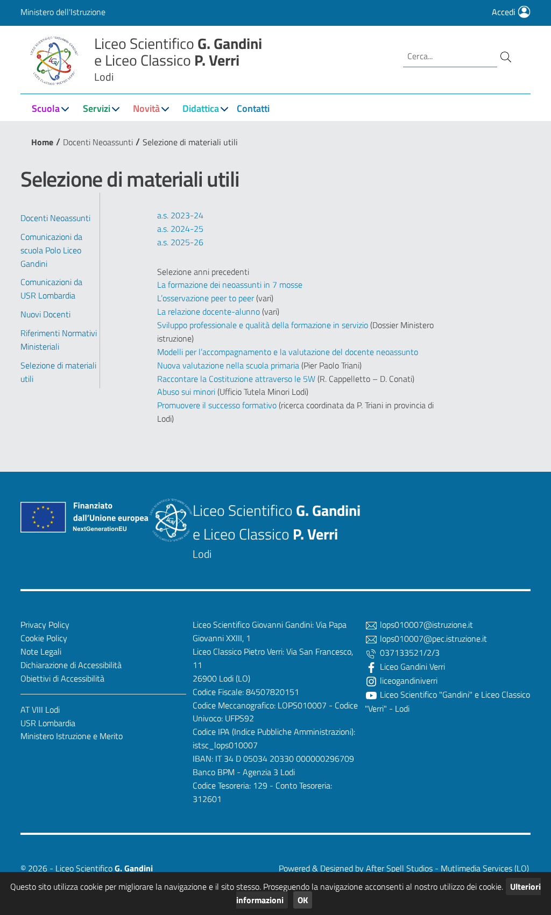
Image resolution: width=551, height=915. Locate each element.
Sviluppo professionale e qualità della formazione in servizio (263, 324)
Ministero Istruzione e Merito (71, 735)
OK (303, 899)
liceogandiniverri (407, 680)
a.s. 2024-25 (180, 228)
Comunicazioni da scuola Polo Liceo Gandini (51, 250)
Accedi (505, 11)
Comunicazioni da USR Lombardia (51, 288)
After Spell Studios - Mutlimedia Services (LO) (447, 868)
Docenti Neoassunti (98, 142)
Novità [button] (146, 108)
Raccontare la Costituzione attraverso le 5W (237, 378)
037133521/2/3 (409, 652)
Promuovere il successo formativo (218, 405)
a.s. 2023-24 (180, 215)
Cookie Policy (43, 638)
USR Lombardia (47, 723)
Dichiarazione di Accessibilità (71, 664)
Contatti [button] (253, 108)
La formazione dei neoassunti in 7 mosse (231, 284)
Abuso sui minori (187, 391)
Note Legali (40, 651)
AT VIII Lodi (40, 709)
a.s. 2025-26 (180, 242)
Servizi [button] (96, 108)
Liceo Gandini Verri (411, 666)
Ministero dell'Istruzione (62, 11)
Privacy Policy (44, 624)
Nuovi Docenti (45, 314)
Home (42, 142)
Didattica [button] (200, 108)
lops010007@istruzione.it (425, 624)
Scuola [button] (46, 108)
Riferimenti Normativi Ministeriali (58, 340)
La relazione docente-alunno (209, 311)
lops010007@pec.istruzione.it (432, 638)
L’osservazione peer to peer (206, 298)
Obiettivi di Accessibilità (62, 678)
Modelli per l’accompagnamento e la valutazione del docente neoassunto (287, 351)
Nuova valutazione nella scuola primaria (229, 365)
